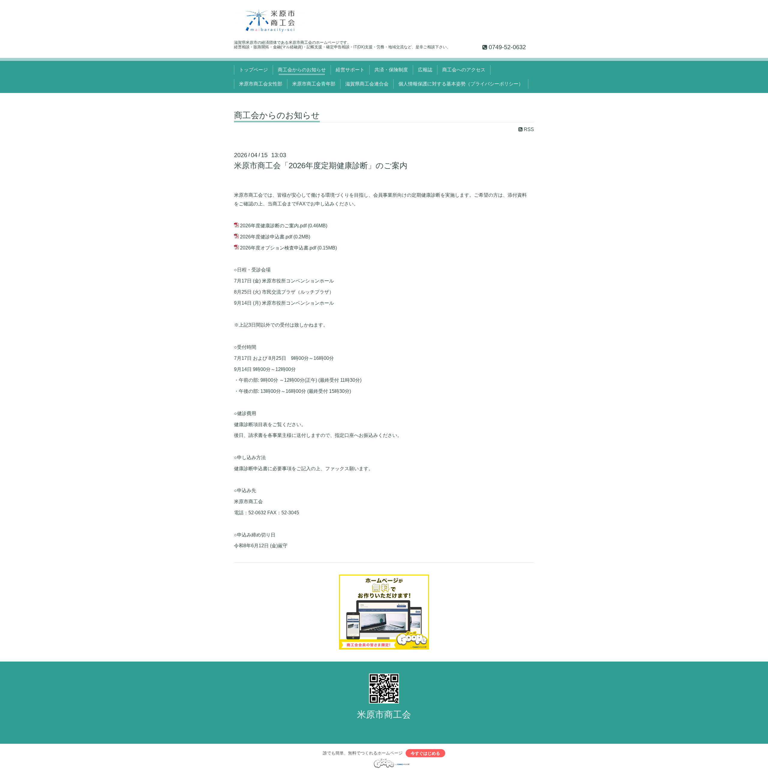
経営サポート (350, 69)
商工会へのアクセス (463, 69)
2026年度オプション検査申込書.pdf (278, 247)
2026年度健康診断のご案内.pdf (273, 225)
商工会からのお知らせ (302, 69)
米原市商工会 (384, 714)
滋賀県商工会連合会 (366, 83)
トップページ (253, 69)
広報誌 (425, 69)
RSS (528, 129)
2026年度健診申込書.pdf (266, 236)
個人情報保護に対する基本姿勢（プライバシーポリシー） (460, 83)
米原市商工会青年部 (313, 83)
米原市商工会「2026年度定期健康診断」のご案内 (320, 165)
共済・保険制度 (391, 69)
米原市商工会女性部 (260, 83)
